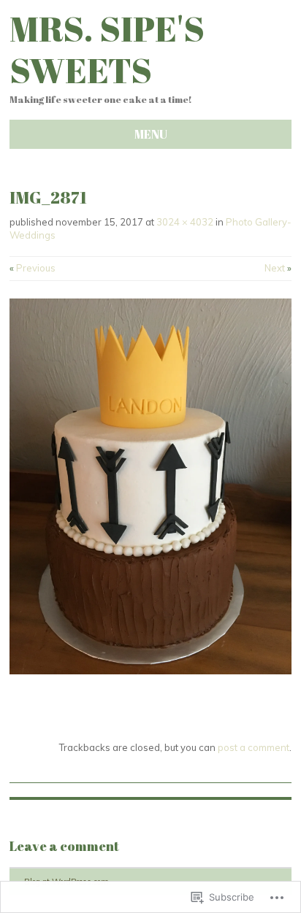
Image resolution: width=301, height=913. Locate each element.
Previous (32, 268)
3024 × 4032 (184, 222)
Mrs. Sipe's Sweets (107, 49)
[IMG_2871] (150, 671)
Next (278, 268)
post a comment (253, 747)
